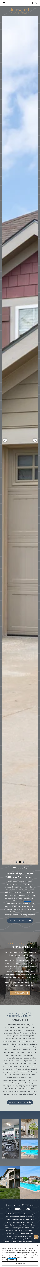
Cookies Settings (20, 1263)
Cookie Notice (12, 1259)
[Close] (38, 1246)
